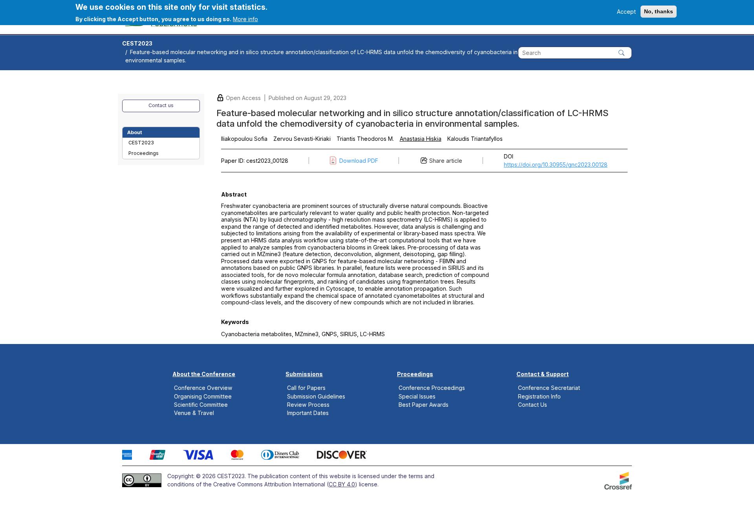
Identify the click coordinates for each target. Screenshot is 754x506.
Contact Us (532, 404)
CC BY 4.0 (342, 484)
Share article (445, 160)
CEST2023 (137, 43)
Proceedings (143, 153)
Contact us (161, 105)
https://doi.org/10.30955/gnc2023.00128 (556, 164)
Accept (626, 11)
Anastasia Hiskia (420, 138)
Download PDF (358, 160)
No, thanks (658, 11)
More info (245, 19)
